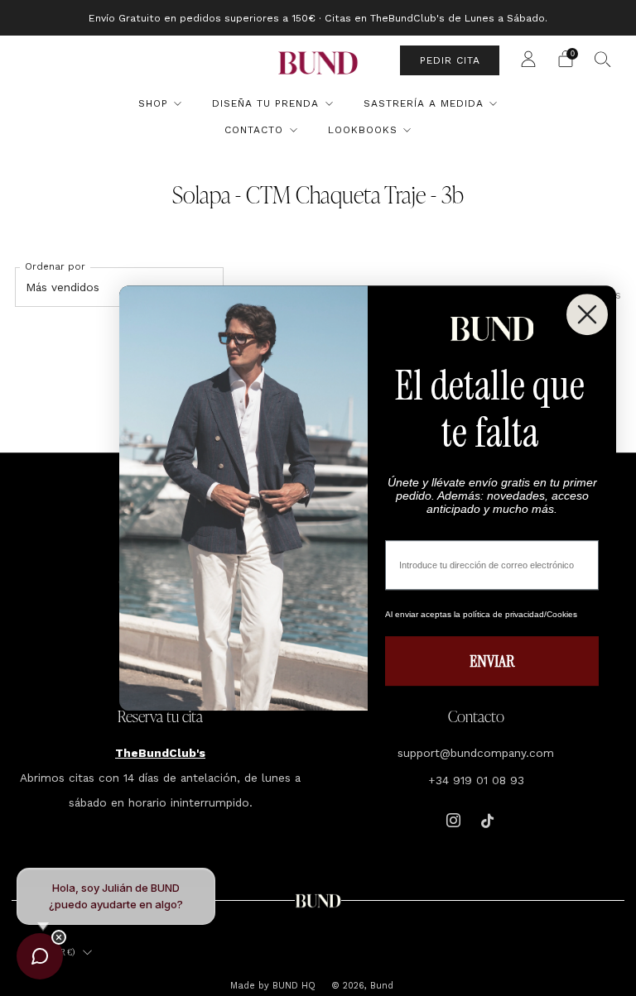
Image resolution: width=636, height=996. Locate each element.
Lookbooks (363, 130)
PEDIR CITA (450, 60)
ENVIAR (492, 661)
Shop (153, 103)
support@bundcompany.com (476, 752)
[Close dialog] (587, 314)
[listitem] (318, 18)
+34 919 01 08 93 (476, 780)
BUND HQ (292, 985)
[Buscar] (603, 58)
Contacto (253, 130)
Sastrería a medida (424, 103)
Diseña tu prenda (265, 103)
